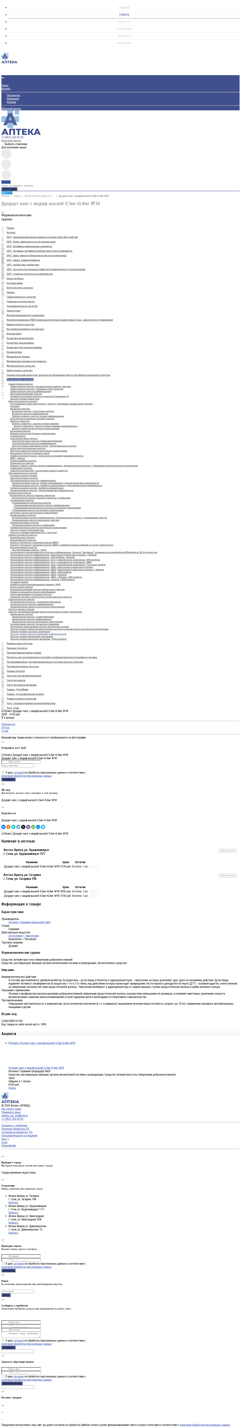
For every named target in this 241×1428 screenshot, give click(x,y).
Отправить (8, 779)
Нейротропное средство (20, 370)
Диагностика (13, 310)
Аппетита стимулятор (19, 421)
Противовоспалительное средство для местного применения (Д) (39, 396)
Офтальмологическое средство (22, 473)
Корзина (11, 102)
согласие (18, 772)
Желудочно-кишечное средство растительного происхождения (38, 451)
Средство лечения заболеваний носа (27, 530)
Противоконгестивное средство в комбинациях (33, 525)
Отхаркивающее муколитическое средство (31, 503)
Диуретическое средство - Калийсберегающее (33, 617)
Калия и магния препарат (21, 587)
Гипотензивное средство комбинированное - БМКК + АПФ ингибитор (40, 572)
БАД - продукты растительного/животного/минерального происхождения (46, 269)
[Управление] (2, 1152)
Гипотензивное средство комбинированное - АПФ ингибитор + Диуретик (42, 557)
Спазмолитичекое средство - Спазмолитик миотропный (35, 602)
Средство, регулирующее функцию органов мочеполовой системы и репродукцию (45, 612)
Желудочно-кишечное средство (22, 401)
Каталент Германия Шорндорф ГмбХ (29, 922)
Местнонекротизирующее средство (26, 394)
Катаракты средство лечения (23, 475)
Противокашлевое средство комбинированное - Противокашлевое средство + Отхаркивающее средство (59, 518)
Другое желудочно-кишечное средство (28, 448)
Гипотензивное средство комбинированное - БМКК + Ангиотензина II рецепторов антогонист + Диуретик (57, 570)
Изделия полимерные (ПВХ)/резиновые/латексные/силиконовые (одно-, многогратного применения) (60, 319)
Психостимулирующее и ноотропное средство (31, 594)
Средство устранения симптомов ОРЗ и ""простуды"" (34, 532)
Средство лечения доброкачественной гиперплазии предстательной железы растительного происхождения (59, 629)
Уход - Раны (13, 707)
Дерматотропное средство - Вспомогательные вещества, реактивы (40, 386)
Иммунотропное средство (20, 324)
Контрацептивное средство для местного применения (34, 624)
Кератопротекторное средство (24, 478)
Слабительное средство (21, 468)
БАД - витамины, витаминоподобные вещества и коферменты (39, 251)
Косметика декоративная (20, 342)
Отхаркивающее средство (22, 500)
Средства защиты (16, 680)
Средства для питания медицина (24, 675)
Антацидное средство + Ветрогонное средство (33, 411)
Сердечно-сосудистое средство (22, 535)
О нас (4, 1142)
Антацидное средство (20, 409)
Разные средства (16, 671)
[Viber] (28, 827)
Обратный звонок (11, 108)
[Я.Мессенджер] (13, 827)
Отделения (124, 29)
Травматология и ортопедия (21, 698)
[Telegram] (18, 827)
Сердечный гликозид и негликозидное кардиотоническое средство (41, 597)
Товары (124, 14)
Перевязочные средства (19, 643)
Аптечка (11, 232)
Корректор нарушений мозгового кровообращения (33, 592)
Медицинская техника (18, 356)
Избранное (13, 98)
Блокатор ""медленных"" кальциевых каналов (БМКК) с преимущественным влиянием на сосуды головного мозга (61, 545)
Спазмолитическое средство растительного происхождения (37, 607)
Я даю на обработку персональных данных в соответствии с (43, 774)
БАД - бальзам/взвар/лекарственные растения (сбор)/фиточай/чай (42, 237)
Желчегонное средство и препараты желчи (29, 453)
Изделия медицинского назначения (25, 315)
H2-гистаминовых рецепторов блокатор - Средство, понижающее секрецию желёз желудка (51, 404)
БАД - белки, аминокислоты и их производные (31, 241)
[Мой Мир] (38, 827)
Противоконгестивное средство (24, 523)
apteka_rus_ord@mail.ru (14, 1115)
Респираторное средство (19, 493)
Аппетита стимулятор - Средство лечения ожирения (35, 423)
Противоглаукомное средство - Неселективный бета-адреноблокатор (41, 490)
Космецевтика (14, 352)
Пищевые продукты (17, 648)
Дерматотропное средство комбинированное (30, 391)
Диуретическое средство (21, 614)
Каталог (6, 89)
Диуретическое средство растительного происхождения (37, 622)
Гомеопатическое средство (21, 297)
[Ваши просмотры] (6, 154)
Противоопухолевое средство (23, 666)
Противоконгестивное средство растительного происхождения (38, 527)
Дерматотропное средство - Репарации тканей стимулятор (36, 389)
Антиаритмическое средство (23, 540)
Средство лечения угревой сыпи (24, 399)
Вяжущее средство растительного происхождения (33, 433)
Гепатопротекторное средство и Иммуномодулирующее (37, 441)
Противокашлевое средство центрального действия (35, 520)
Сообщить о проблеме (14, 1125)
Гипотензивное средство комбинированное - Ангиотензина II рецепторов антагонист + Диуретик (53, 555)
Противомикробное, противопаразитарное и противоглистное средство (45, 662)
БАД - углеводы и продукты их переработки (30, 274)
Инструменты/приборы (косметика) (25, 329)
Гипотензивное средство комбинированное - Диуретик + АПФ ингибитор (42, 579)
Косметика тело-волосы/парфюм (24, 347)
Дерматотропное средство (20, 384)
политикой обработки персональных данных (26, 776)
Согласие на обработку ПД (16, 1132)
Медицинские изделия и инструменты (26, 361)
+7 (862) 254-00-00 (12, 137)
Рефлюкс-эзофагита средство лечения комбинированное (38, 416)
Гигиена (11, 292)
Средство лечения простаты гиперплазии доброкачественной (38, 634)
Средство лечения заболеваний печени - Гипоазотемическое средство (44, 446)
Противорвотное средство (22, 463)
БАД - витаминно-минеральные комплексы (29, 246)
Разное (10, 228)
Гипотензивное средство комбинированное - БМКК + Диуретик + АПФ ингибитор (46, 577)
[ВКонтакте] (3, 827)
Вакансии (124, 43)
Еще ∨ (5, 1139)
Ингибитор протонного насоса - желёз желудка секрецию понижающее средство (46, 456)
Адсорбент (15, 406)
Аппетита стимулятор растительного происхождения (35, 428)
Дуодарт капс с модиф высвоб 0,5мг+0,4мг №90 (36, 1068)
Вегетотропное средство (20, 287)
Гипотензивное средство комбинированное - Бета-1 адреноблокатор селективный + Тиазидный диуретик (58, 565)
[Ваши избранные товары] (6, 164)
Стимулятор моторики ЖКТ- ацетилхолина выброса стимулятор (39, 471)
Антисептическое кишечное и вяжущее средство (32, 419)
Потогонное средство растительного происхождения (34, 513)
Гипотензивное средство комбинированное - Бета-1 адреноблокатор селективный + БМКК (51, 562)
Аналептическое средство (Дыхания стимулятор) (32, 495)
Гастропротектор (17, 436)
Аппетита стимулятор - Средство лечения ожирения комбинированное (45, 426)
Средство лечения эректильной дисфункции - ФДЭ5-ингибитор (38, 639)
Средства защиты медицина (22, 684)
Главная (124, 7)
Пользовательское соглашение (19, 1135)
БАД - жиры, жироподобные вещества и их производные (37, 255)
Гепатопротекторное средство (24, 438)
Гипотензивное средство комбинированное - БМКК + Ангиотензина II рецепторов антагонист (51, 567)
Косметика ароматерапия (20, 338)
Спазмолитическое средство (21, 599)
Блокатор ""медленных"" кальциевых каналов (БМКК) (34, 542)
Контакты (124, 36)
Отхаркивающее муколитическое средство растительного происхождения (47, 508)
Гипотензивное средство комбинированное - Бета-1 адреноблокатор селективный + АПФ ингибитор (55, 560)
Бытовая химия (15, 283)
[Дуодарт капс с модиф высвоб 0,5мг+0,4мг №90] (41, 1043)
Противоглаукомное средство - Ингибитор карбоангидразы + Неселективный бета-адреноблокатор (57, 485)
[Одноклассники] (8, 827)
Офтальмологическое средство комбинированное (33, 480)
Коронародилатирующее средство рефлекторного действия (37, 589)
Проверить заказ (11, 1112)
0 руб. (9, 193)
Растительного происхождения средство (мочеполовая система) (39, 626)
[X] (23, 827)
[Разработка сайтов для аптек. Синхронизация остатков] (8, 1145)
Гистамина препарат (19, 582)
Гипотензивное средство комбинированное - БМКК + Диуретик (38, 574)
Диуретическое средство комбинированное (32, 619)
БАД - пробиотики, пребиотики (23, 264)
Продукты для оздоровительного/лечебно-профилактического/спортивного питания (52, 657)
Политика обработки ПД (15, 1129)
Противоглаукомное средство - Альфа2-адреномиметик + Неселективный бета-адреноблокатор (55, 483)
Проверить (8, 1270)
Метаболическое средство (21, 365)
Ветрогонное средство (20, 431)
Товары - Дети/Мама (17, 689)
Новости (124, 22)
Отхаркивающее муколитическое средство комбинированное (42, 505)
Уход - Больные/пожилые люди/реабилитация (31, 703)
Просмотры (13, 95)
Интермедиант (14, 333)
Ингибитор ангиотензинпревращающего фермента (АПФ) (35, 584)
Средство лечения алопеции (21, 609)
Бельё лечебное (15, 278)
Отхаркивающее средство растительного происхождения (38, 510)
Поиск (4, 85)
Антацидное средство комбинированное (30, 414)
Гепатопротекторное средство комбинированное (34, 443)
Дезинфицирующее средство (22, 306)
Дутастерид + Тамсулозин (23, 935)
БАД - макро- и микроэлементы (23, 260)
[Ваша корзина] (4, 71)
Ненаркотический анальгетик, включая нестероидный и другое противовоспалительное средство (58, 375)
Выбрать (13, 1202)
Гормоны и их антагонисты (21, 301)
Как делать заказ (11, 1109)
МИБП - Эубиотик (17, 458)
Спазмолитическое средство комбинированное (31, 604)
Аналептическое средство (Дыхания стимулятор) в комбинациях (41, 498)
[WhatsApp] (33, 827)
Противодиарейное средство (23, 461)
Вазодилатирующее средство (23, 547)
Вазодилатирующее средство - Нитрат (29, 550)
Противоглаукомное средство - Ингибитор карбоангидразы (37, 488)
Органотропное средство (38, 196)
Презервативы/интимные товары (24, 652)
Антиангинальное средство (22, 537)
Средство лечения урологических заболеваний (31, 636)
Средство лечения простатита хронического (30, 631)
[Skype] (43, 827)
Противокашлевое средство (23, 515)
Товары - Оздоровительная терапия (25, 694)
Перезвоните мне (12, 1383)
